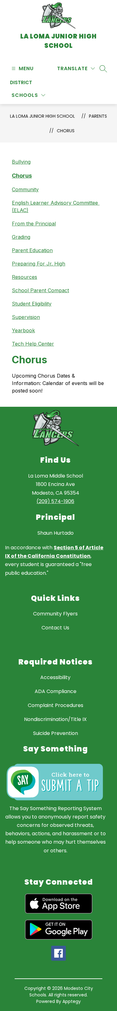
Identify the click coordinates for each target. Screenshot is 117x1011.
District (21, 82)
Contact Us (55, 627)
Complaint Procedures (55, 705)
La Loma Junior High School (42, 116)
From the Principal (34, 223)
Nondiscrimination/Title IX (55, 719)
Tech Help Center (33, 344)
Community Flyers (55, 613)
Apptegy (71, 1001)
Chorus (66, 131)
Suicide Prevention (55, 733)
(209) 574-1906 (55, 501)
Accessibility (55, 677)
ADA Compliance (55, 691)
